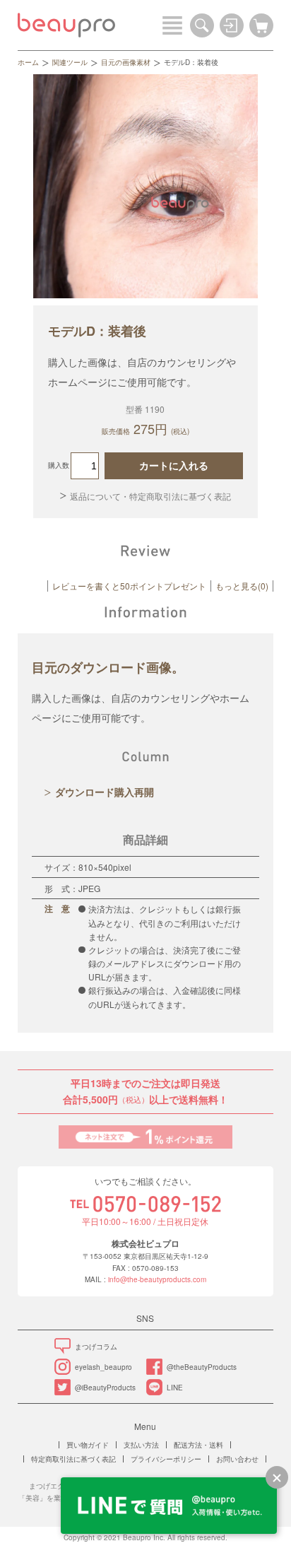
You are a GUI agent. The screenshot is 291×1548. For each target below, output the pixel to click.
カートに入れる (173, 465)
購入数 (58, 465)
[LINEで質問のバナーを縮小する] (277, 1477)
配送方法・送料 (198, 1445)
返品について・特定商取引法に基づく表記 (150, 496)
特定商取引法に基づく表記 (73, 1459)
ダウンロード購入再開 (104, 792)
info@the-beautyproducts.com (157, 1279)
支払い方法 (141, 1445)
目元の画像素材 (125, 62)
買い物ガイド (87, 1445)
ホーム (28, 62)
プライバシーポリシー (166, 1459)
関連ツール (70, 62)
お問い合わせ (237, 1459)
